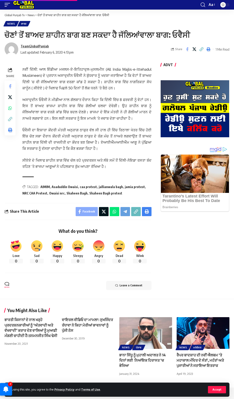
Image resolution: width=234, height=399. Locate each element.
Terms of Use (90, 389)
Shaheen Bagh (77, 193)
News (11, 23)
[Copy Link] (201, 49)
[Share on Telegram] (125, 211)
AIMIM (45, 187)
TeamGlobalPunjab (35, 46)
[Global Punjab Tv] (23, 5)
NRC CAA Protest (34, 193)
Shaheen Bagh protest (105, 193)
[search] (202, 5)
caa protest (88, 187)
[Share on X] (194, 49)
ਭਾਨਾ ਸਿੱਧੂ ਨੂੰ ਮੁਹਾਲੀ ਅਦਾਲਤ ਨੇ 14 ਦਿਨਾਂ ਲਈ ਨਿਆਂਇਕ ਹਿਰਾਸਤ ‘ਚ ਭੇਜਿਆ (142, 360)
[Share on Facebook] (187, 49)
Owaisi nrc (57, 193)
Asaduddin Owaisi (65, 187)
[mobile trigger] (8, 5)
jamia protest (135, 187)
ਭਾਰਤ (24, 23)
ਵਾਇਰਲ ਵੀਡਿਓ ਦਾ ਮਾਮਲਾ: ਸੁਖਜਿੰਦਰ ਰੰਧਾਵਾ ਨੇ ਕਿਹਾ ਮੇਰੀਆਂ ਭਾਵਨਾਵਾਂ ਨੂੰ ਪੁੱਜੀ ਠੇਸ (87, 324)
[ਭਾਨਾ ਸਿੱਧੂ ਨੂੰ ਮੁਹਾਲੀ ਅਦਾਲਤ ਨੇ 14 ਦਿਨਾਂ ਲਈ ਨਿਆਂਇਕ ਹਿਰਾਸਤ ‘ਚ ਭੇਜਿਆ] (145, 333)
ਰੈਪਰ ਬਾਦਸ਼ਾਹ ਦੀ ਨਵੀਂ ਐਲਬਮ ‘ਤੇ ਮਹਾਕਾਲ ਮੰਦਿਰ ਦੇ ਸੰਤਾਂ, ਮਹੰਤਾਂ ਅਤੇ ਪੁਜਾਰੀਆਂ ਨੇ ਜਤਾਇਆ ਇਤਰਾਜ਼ (200, 360)
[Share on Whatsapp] (10, 108)
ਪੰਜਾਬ (138, 347)
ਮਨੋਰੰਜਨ (197, 347)
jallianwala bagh (111, 187)
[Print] (208, 49)
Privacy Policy (64, 389)
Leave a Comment (131, 285)
